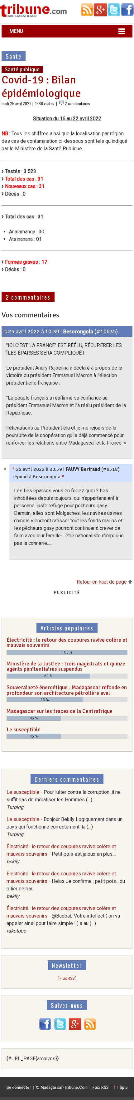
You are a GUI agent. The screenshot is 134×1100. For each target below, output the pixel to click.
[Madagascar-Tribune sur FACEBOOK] (45, 1029)
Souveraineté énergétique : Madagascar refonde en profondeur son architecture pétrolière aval (67, 690)
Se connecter (19, 1087)
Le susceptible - (64, 799)
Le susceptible (24, 729)
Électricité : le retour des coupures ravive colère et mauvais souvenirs (67, 642)
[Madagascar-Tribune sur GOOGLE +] (75, 1029)
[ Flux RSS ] (67, 978)
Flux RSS (100, 1087)
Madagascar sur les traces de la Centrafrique (59, 711)
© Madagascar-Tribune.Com (62, 1087)
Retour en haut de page (102, 582)
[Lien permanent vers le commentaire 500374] (6, 331)
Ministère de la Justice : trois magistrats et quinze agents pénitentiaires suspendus (66, 666)
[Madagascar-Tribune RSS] (90, 1029)
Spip (124, 1087)
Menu (16, 31)
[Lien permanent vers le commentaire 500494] (13, 469)
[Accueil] (33, 16)
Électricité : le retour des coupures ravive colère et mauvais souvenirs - (61, 854)
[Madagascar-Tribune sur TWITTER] (60, 1029)
